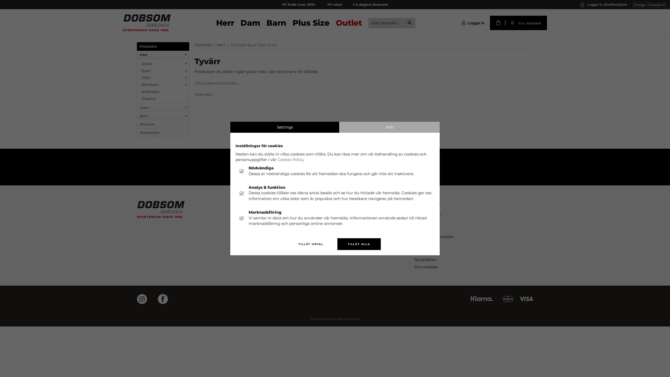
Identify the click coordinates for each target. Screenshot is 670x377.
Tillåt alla (359, 244)
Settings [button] (285, 127)
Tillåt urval (310, 244)
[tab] (284, 127)
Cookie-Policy (290, 159)
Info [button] (389, 127)
